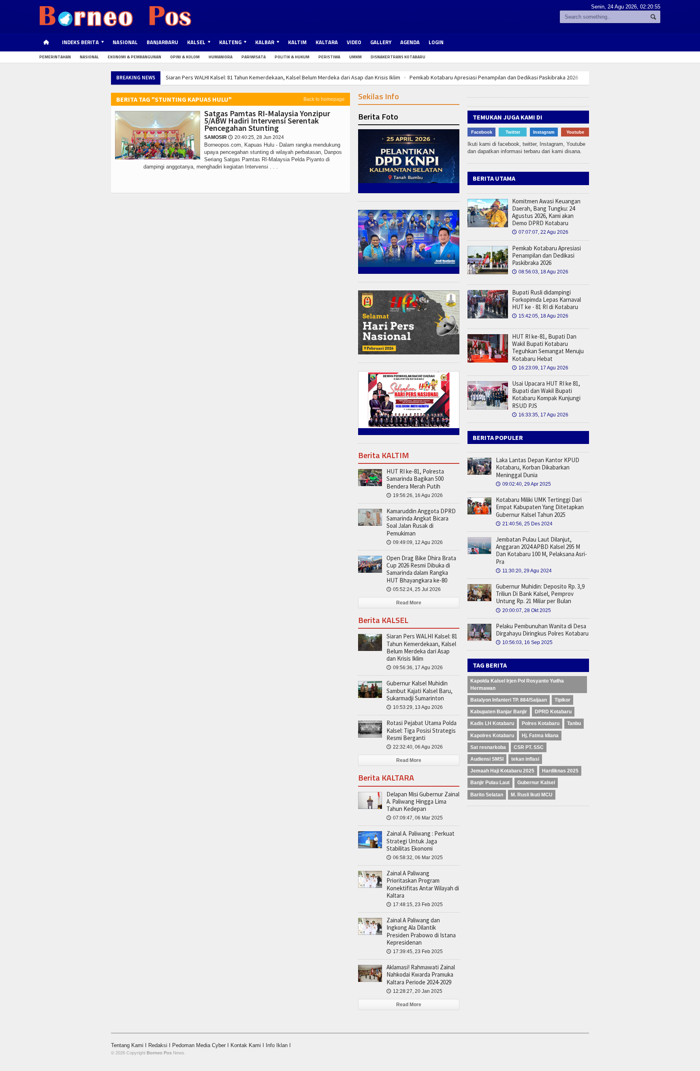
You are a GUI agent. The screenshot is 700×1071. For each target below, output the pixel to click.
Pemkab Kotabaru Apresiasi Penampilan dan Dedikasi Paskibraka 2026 (494, 77)
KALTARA (327, 42)
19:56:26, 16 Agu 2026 (414, 495)
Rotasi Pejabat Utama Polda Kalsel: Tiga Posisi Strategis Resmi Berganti (421, 730)
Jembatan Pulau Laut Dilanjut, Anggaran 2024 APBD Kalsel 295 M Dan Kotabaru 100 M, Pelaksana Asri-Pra (541, 550)
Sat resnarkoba (488, 747)
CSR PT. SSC (529, 747)
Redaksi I (160, 1045)
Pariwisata (253, 57)
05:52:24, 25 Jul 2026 (413, 589)
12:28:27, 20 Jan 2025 (414, 991)
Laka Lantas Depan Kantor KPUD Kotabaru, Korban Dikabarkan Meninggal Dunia (537, 467)
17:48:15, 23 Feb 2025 (414, 904)
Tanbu (574, 723)
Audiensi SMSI (487, 759)
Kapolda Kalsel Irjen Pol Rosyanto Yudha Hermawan (517, 684)
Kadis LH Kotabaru (492, 723)
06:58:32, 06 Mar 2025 (414, 857)
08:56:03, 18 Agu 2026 (540, 272)
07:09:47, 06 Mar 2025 (414, 818)
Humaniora (221, 57)
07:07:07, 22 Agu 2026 (540, 232)
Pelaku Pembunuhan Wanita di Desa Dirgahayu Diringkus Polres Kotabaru (542, 629)
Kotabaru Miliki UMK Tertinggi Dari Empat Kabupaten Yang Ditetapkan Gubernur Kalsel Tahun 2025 (540, 507)
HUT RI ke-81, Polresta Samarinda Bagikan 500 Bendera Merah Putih (415, 478)
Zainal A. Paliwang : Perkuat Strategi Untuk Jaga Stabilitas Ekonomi (420, 841)
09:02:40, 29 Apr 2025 (523, 484)
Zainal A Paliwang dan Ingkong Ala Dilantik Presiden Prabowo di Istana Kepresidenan (421, 931)
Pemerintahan (55, 57)
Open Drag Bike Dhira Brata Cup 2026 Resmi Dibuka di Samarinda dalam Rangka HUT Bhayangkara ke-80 (421, 569)
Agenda (410, 42)
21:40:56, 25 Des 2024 (524, 524)
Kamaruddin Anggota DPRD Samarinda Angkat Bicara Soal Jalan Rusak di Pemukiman (421, 522)
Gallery (380, 42)
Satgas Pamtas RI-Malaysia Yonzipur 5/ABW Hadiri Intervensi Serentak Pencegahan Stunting (267, 120)
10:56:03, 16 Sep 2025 (524, 642)
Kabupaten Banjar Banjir (498, 712)
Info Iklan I (278, 1045)
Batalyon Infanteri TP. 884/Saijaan (508, 700)
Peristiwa (329, 57)
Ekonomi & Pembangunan (134, 57)
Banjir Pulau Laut (490, 782)
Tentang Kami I (129, 1045)
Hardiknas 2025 (560, 771)
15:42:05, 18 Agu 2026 (540, 316)
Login (436, 42)
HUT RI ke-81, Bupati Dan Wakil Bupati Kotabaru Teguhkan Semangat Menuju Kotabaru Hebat (548, 348)
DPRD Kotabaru (553, 712)
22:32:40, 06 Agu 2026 (414, 747)
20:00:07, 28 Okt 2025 (523, 610)
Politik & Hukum (292, 57)
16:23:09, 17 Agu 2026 (540, 368)
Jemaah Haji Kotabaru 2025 (502, 771)
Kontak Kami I (248, 1045)
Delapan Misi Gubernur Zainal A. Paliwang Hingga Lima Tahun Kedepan (422, 801)
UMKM (355, 57)
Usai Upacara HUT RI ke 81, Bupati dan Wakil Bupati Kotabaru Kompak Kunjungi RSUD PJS (546, 395)
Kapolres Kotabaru (492, 735)
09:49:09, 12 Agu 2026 (414, 542)
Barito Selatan (486, 795)
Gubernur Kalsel (536, 782)
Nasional (125, 42)
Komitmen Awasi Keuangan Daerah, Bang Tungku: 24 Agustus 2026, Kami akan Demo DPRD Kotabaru (546, 212)
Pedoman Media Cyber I (201, 1045)
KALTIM (297, 42)
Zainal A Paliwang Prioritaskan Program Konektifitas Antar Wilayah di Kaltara (422, 884)
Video (354, 42)
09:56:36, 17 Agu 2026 (414, 667)
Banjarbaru (162, 42)
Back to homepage (324, 99)
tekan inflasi (525, 759)
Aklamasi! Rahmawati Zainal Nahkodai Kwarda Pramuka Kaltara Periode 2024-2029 (420, 974)
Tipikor (562, 700)
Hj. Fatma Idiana (540, 735)
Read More (408, 603)
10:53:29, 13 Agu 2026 (414, 707)
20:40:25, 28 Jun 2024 (256, 137)
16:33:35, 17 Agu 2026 (540, 415)
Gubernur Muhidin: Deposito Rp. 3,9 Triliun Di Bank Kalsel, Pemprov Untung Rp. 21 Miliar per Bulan (540, 593)
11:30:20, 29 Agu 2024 (524, 571)
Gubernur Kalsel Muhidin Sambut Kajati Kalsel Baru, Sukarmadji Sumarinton (419, 690)
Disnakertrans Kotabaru (398, 57)
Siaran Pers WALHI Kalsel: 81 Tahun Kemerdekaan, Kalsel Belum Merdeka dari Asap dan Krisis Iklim (283, 77)
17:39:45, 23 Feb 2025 (414, 951)
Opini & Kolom (185, 57)
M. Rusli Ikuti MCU (532, 795)
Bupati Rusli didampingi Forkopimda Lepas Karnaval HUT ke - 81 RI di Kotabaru (546, 299)
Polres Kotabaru (540, 723)
